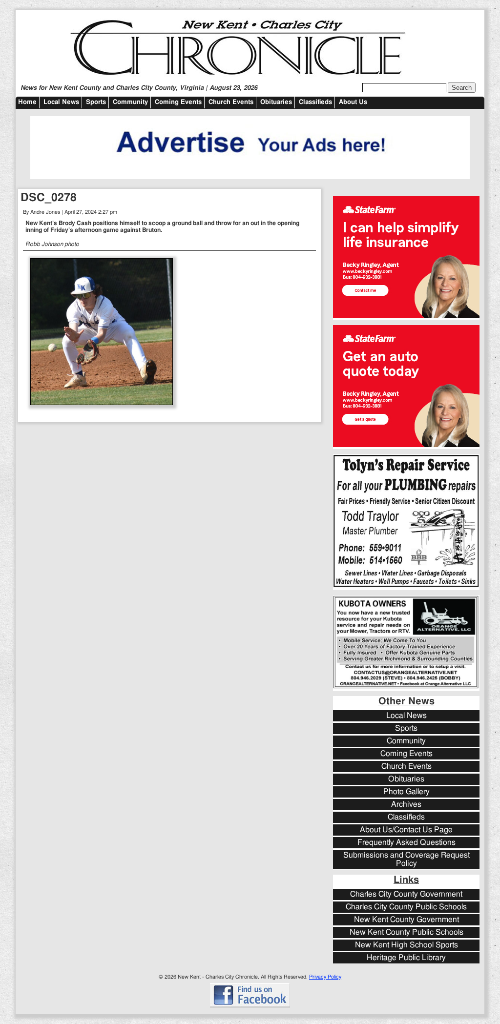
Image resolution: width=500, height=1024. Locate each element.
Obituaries (276, 102)
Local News (61, 102)
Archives (406, 804)
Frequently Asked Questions (406, 842)
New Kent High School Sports (406, 945)
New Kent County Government (406, 919)
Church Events (230, 102)
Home (27, 102)
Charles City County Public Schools (406, 907)
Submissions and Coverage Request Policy (406, 859)
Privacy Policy (325, 977)
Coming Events (178, 102)
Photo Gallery (406, 792)
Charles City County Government (406, 894)
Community (130, 102)
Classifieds (315, 102)
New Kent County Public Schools (406, 932)
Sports (96, 102)
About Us (353, 102)
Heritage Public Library (406, 958)
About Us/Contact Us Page (406, 830)
